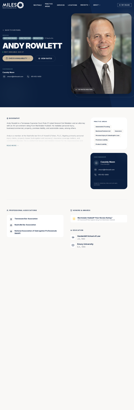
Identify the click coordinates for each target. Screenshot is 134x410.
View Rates (46, 58)
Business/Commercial (103, 131)
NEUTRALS (38, 5)
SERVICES (61, 5)
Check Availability (18, 58)
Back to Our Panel (13, 30)
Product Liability (101, 144)
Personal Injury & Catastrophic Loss (107, 135)
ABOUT (96, 5)
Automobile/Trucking (103, 126)
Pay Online (125, 5)
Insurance (118, 131)
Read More (11, 145)
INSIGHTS (84, 5)
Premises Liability (102, 140)
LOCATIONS (72, 5)
